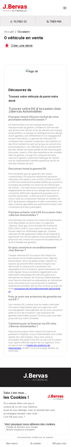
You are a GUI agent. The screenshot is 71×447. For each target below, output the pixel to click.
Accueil (9, 31)
